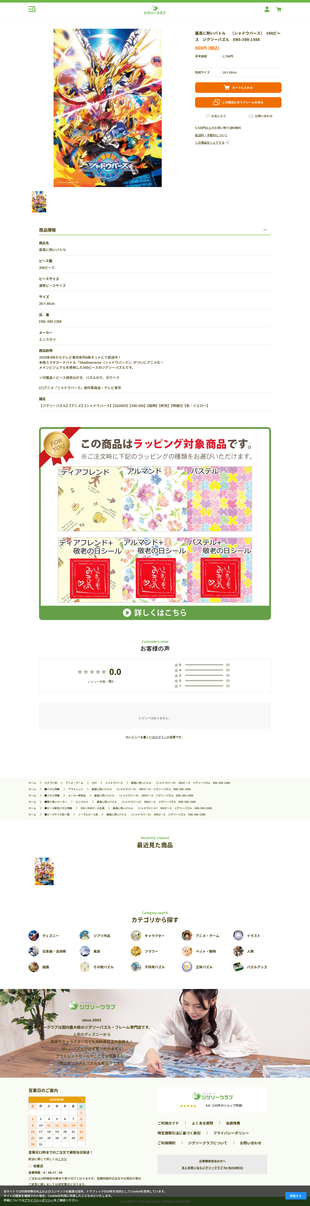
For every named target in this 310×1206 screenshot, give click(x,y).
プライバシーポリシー (231, 1132)
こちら (62, 1159)
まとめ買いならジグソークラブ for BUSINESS (212, 1167)
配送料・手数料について (211, 135)
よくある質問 (202, 1123)
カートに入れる (242, 87)
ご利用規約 (166, 1142)
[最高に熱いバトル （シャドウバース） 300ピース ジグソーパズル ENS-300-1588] (44, 871)
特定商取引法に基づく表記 (179, 1132)
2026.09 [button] (82, 1100)
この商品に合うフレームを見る (242, 102)
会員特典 (233, 1123)
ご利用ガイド (168, 1123)
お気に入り (218, 116)
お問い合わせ (264, 116)
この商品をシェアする (210, 142)
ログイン (161, 737)
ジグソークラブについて (207, 1142)
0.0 (115, 671)
